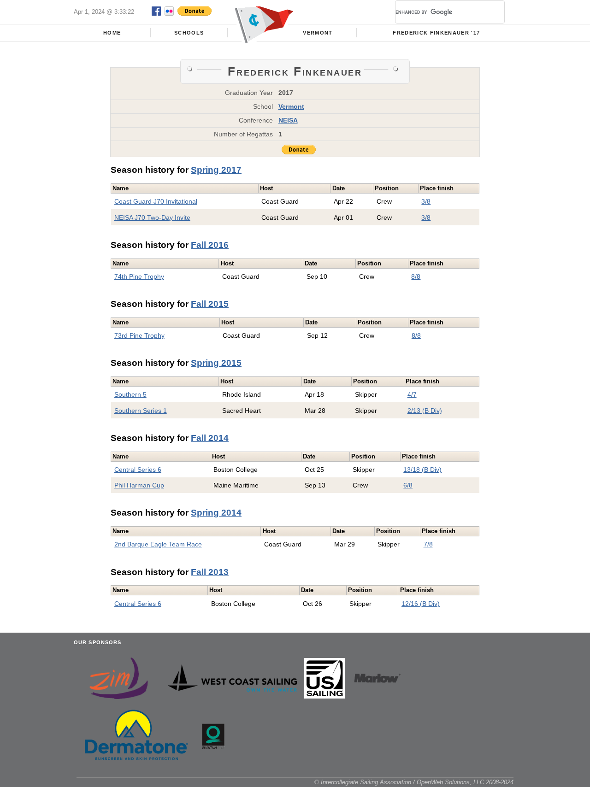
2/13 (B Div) (424, 410)
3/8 (426, 201)
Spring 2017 (216, 170)
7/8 (428, 544)
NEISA (288, 120)
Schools (189, 32)
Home (112, 32)
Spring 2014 (216, 512)
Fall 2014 (210, 438)
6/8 (408, 485)
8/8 (415, 276)
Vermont (317, 32)
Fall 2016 (210, 245)
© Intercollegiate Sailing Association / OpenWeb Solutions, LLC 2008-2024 (413, 782)
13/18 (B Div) (422, 469)
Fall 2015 (210, 304)
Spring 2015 (216, 363)
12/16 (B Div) (420, 603)
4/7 (412, 394)
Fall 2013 (210, 572)
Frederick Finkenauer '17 (436, 32)
